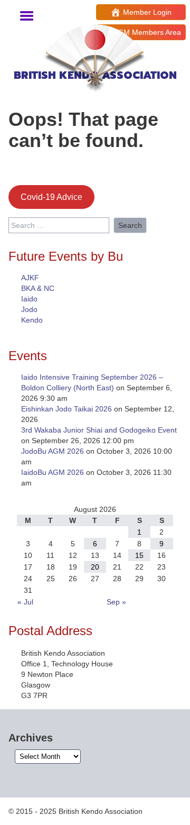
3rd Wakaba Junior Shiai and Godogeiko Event (99, 430)
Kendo (32, 320)
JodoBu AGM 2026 (52, 451)
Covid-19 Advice (51, 196)
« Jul (25, 602)
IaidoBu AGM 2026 (52, 472)
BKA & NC (37, 288)
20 (95, 567)
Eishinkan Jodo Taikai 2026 (66, 409)
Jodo (29, 309)
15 (139, 555)
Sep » (116, 602)
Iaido (29, 299)
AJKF (30, 277)
